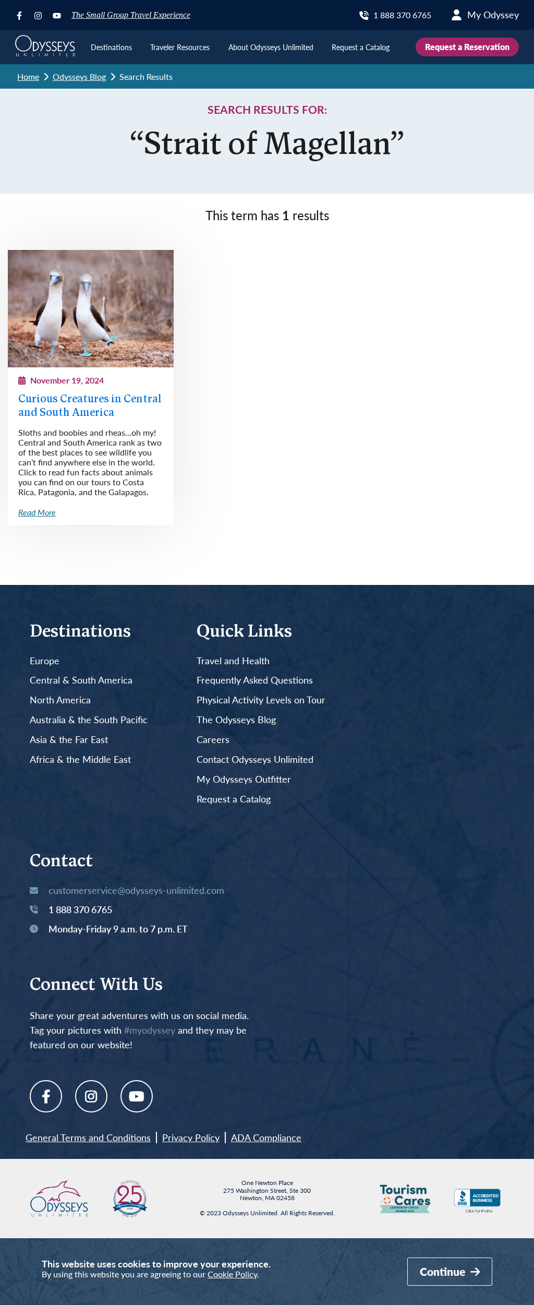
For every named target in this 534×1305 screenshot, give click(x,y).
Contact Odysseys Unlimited (255, 759)
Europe (44, 661)
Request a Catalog (234, 799)
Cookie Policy (232, 1274)
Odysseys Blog (79, 76)
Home (28, 76)
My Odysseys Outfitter (244, 779)
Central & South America (81, 680)
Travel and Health (233, 661)
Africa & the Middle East (80, 759)
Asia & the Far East (69, 740)
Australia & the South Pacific (89, 720)
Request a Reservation (467, 47)
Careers (213, 740)
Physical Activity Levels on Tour (261, 700)
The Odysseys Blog (236, 720)
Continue (444, 1271)
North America (60, 700)
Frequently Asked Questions (255, 680)
